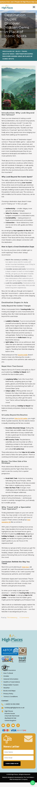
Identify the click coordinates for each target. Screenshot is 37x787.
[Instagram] (18, 725)
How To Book (8, 673)
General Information (10, 679)
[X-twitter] (8, 725)
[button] (34, 7)
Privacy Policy (8, 694)
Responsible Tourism (10, 685)
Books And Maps (9, 691)
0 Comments (24, 617)
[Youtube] (13, 725)
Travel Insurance (9, 670)
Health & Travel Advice (11, 682)
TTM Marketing (12, 617)
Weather (6, 688)
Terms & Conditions (10, 697)
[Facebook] (3, 725)
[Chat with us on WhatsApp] (32, 782)
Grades (6, 676)
